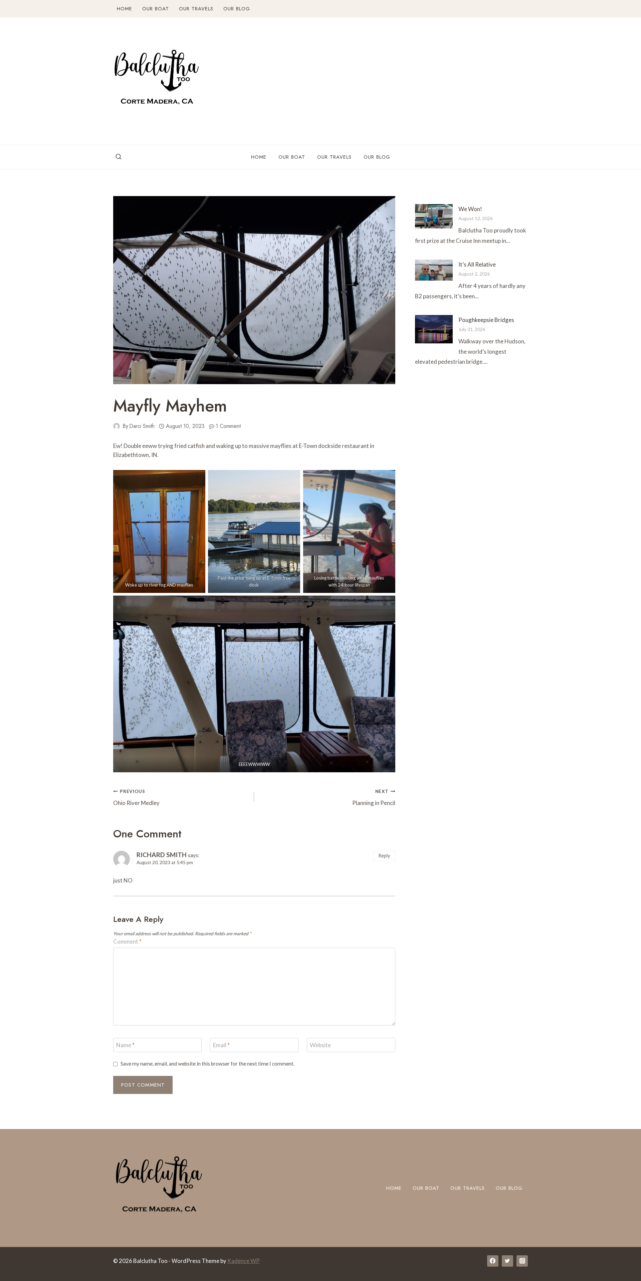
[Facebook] (492, 1261)
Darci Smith (142, 426)
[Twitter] (507, 1261)
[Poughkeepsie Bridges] (434, 329)
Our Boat (155, 8)
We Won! (470, 208)
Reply (384, 855)
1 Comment (228, 426)
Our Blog (236, 8)
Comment (127, 941)
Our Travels (196, 8)
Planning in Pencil (373, 797)
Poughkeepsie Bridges (486, 319)
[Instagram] (522, 1261)
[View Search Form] (118, 157)
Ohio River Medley (136, 797)
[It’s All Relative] (434, 270)
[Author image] (116, 426)
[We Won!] (434, 216)
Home (124, 8)
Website (320, 1045)
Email (221, 1045)
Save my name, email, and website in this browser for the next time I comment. (207, 1064)
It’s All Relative (477, 264)
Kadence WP (243, 1260)
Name (125, 1045)
